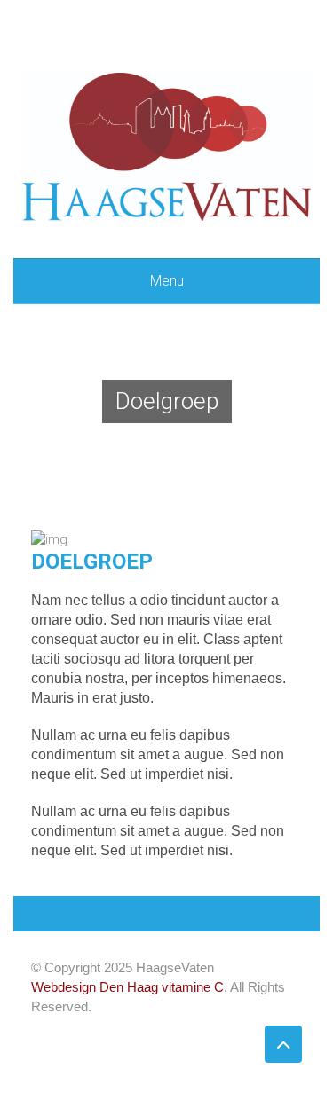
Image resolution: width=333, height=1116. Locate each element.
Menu (167, 280)
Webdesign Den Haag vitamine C (127, 986)
